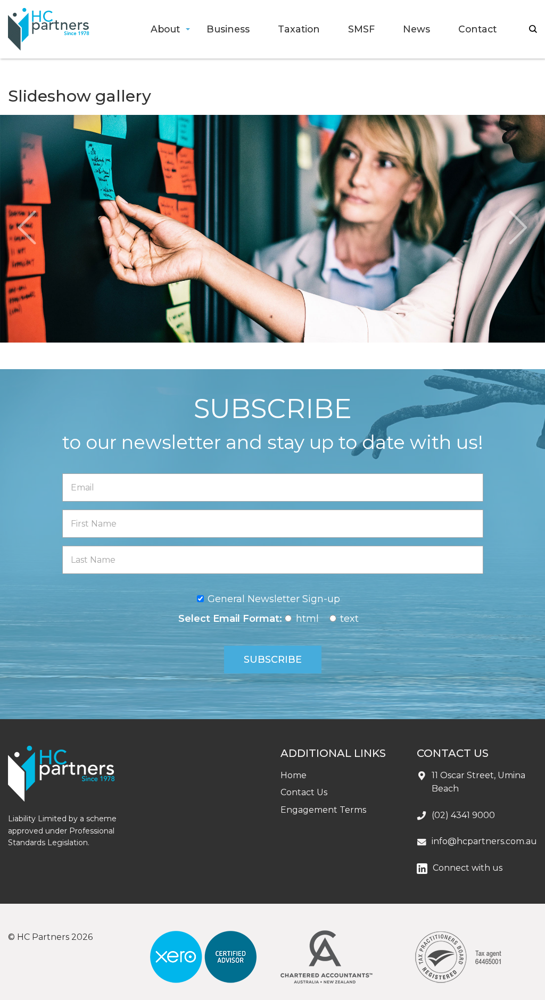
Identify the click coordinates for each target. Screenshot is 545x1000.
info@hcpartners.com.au (484, 841)
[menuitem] (165, 29)
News (416, 29)
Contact (477, 29)
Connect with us (467, 868)
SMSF (361, 29)
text (349, 618)
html (307, 618)
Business (228, 29)
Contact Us (303, 792)
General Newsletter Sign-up (274, 599)
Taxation (299, 29)
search (533, 29)
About (165, 29)
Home (293, 775)
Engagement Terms (323, 810)
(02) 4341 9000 (463, 815)
